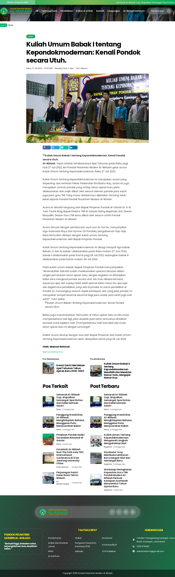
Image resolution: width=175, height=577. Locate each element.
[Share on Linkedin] (73, 147)
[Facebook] (112, 512)
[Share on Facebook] (47, 147)
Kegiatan (67, 484)
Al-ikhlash (59, 482)
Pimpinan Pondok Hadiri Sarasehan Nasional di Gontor (70, 437)
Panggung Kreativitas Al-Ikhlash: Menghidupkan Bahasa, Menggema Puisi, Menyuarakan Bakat (70, 420)
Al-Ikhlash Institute (134, 10)
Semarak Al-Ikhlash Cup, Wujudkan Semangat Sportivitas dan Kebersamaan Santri (69, 400)
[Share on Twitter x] (56, 147)
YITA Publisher (109, 551)
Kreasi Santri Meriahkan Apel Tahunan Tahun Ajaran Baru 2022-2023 (70, 368)
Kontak (100, 10)
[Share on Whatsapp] (64, 147)
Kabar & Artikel (84, 10)
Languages (113, 10)
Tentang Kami (49, 10)
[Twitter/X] (119, 512)
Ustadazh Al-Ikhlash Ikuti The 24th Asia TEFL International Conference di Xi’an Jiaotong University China (70, 456)
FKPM (50, 551)
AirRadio (79, 551)
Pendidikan (66, 10)
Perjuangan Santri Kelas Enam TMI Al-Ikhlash (67, 475)
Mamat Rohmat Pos (53, 351)
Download (107, 538)
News (30, 36)
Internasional (62, 467)
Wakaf (78, 538)
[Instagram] (133, 512)
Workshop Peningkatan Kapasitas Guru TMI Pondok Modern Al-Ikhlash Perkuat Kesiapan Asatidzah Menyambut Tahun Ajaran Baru (118, 478)
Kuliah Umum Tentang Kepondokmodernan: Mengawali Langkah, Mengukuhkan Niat (117, 439)
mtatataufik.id (109, 544)
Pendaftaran (157, 10)
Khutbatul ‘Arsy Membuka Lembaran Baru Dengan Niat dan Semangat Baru (117, 456)
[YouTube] (126, 512)
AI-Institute (54, 556)
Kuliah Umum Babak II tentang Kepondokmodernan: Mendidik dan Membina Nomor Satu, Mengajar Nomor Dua (117, 370)
